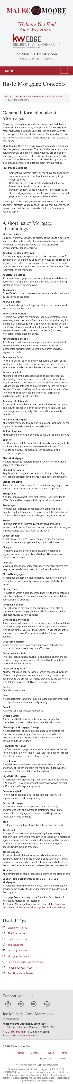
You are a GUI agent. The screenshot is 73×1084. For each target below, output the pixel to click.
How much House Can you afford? (26, 962)
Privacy (50, 1053)
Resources (46, 1058)
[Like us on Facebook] (8, 1004)
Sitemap (62, 1058)
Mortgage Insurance (18, 950)
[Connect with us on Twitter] (20, 1004)
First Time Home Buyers (20, 973)
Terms (63, 1053)
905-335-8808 (18, 1032)
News (21, 1053)
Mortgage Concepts (18, 956)
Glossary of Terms (17, 927)
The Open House (16, 933)
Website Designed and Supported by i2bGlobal (36, 1065)
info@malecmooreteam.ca (24, 1035)
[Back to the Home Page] (36, 10)
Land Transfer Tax (17, 939)
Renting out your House (20, 967)
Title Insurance (15, 945)
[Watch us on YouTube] (46, 1004)
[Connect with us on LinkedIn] (34, 1004)
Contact (35, 1053)
